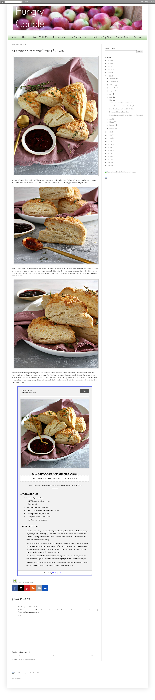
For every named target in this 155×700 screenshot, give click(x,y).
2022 (109, 70)
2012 (109, 153)
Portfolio (138, 37)
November (113, 81)
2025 (109, 60)
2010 (109, 160)
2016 (109, 141)
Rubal (20, 606)
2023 (109, 67)
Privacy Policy (16, 678)
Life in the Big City (101, 37)
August (112, 91)
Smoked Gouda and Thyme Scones (120, 103)
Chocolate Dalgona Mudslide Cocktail (121, 109)
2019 (109, 132)
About (25, 37)
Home (14, 37)
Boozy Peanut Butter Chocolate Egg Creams (123, 106)
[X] (21, 588)
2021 (109, 73)
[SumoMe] (45, 588)
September (113, 88)
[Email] (39, 588)
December (112, 78)
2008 (109, 166)
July (111, 94)
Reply (20, 615)
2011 (109, 156)
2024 (109, 63)
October (112, 85)
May (111, 100)
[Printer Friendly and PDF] (15, 581)
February (112, 125)
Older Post (93, 656)
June (111, 97)
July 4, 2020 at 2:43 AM (30, 607)
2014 (109, 147)
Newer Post (16, 656)
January (112, 128)
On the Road (122, 37)
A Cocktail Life (79, 37)
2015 (109, 144)
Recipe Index (60, 37)
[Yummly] (33, 588)
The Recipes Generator (59, 573)
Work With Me (40, 37)
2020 (109, 76)
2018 (109, 135)
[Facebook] (15, 588)
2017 (109, 138)
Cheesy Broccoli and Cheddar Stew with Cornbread (126, 115)
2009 (109, 163)
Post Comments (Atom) (28, 659)
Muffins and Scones (28, 582)
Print (84, 391)
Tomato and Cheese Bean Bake (119, 112)
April (111, 119)
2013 (109, 150)
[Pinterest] (27, 588)
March (111, 122)
